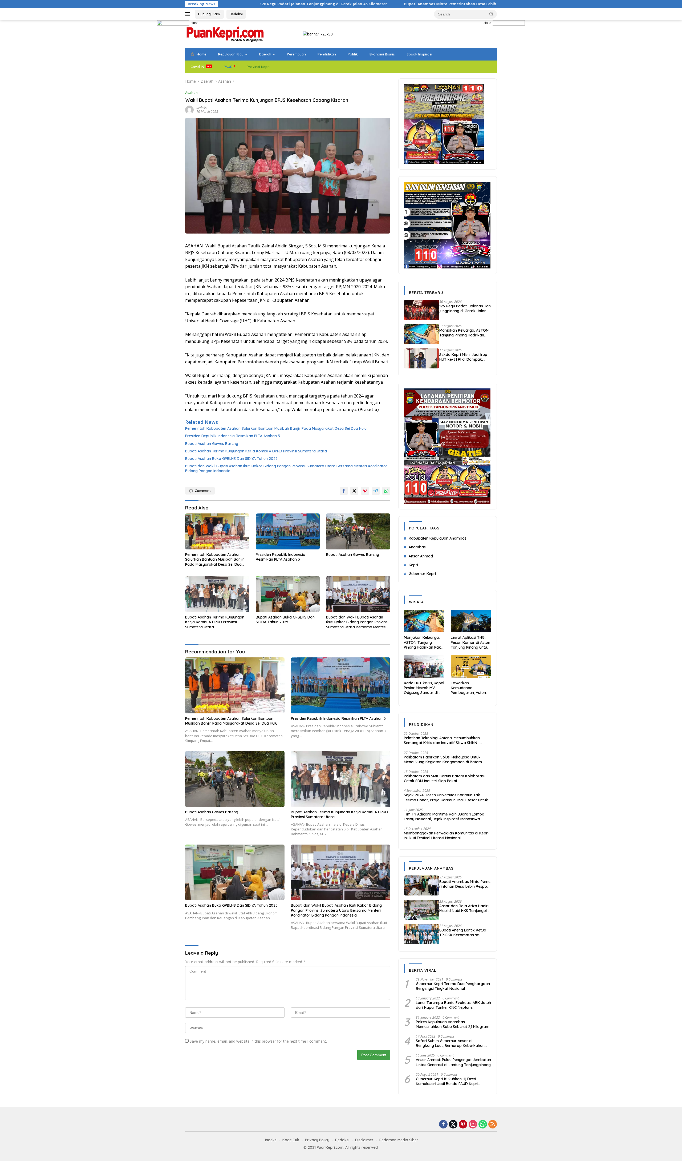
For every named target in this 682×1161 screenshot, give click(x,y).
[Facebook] (443, 1124)
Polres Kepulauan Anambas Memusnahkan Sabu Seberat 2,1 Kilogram (452, 1024)
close (194, 23)
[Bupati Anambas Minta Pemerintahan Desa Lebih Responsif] (421, 885)
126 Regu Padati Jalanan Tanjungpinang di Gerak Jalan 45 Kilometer (234, 4)
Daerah (265, 54)
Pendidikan (327, 54)
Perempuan (296, 54)
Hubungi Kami (209, 14)
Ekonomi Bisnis (382, 54)
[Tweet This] (354, 491)
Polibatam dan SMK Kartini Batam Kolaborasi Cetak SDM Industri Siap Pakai (444, 778)
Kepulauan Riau (230, 54)
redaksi (201, 108)
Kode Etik (290, 1140)
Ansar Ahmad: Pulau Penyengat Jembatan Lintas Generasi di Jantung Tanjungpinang (453, 1062)
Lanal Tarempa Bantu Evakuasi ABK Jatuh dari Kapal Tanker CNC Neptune (453, 1005)
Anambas (417, 547)
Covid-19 (197, 67)
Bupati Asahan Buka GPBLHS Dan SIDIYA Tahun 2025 (231, 458)
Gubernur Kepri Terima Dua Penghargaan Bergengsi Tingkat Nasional (453, 986)
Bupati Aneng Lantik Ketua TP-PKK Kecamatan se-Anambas (462, 932)
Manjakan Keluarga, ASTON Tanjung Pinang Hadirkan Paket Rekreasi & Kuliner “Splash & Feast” (464, 333)
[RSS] (492, 1124)
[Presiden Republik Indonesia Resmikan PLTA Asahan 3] (288, 531)
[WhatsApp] (482, 1124)
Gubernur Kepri (422, 573)
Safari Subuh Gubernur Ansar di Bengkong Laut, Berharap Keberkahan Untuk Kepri (450, 1043)
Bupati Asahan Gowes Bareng (211, 443)
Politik (353, 54)
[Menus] (188, 14)
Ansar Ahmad (421, 556)
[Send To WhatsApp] (386, 491)
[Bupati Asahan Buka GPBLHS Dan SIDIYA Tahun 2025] (288, 594)
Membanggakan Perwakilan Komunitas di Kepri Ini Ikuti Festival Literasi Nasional (446, 835)
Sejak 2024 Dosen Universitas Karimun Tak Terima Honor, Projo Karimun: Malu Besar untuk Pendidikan (446, 797)
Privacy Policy (317, 1140)
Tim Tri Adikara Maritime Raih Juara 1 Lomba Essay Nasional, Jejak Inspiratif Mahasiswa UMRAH (444, 816)
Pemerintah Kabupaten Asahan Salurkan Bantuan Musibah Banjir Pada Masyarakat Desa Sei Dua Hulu (276, 428)
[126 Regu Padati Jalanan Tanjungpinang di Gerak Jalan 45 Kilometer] (421, 310)
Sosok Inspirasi (419, 54)
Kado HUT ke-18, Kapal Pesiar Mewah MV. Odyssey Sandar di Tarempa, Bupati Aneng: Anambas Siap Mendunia (424, 688)
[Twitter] (453, 1124)
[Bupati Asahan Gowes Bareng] (358, 531)
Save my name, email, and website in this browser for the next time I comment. (258, 1041)
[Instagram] (473, 1124)
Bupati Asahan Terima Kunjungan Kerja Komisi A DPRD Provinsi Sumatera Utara (256, 451)
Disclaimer (364, 1140)
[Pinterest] (463, 1124)
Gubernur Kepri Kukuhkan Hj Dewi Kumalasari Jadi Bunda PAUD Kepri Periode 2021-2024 (447, 1081)
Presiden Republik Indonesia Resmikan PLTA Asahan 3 (232, 435)
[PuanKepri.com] (225, 33)
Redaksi (236, 14)
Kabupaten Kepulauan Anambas (437, 538)
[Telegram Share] (376, 491)
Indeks (271, 1140)
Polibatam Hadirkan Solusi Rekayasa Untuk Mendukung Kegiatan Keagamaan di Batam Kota (443, 759)
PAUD (228, 67)
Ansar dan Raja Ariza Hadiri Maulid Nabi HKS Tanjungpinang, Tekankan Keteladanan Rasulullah (464, 908)
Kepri (413, 565)
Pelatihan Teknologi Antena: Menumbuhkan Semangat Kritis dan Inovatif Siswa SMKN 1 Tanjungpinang (442, 740)
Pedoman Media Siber (398, 1140)
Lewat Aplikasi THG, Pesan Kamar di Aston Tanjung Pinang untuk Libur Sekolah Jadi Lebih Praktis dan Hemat (470, 642)
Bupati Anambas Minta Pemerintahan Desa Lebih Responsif (371, 4)
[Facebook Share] (344, 491)
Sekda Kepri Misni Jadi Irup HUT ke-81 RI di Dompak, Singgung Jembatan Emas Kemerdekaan (463, 357)
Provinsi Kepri (258, 67)
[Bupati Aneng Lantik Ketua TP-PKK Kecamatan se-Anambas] (421, 934)
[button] (491, 14)
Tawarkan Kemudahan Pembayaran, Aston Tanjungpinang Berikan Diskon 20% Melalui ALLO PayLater (470, 688)
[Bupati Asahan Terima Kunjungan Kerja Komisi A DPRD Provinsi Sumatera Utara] (217, 594)
